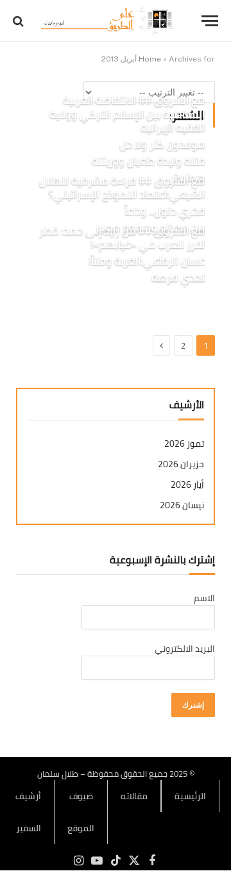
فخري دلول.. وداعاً (164, 211)
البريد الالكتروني (185, 648)
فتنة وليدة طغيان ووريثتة (148, 161)
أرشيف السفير (28, 812)
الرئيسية (190, 796)
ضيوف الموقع (80, 812)
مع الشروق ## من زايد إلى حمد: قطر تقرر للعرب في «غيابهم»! (122, 237)
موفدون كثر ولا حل (162, 144)
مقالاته (134, 796)
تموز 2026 (184, 444)
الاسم (204, 598)
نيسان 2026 (182, 505)
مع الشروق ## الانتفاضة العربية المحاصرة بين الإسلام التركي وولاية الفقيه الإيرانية (127, 114)
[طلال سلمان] (109, 21)
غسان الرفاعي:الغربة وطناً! (147, 261)
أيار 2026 (187, 485)
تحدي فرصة (178, 277)
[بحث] (19, 20)
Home (150, 58)
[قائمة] (209, 20)
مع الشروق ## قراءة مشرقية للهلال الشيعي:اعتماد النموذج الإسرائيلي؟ (122, 187)
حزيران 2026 (181, 464)
